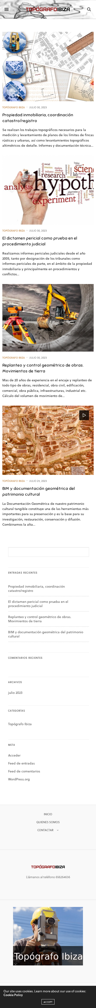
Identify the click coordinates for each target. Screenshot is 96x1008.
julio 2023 (15, 692)
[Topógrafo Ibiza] (48, 9)
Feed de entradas (21, 763)
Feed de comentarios (24, 771)
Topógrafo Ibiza (13, 107)
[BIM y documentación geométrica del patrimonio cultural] (48, 440)
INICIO (48, 814)
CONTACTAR (45, 830)
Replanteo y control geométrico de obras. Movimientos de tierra (39, 618)
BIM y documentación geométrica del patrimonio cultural (45, 634)
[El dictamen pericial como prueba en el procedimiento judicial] (48, 190)
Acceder (14, 755)
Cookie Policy (13, 995)
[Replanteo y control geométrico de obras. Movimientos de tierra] (48, 318)
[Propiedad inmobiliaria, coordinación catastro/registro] (48, 66)
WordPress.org (19, 779)
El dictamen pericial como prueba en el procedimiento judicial (38, 603)
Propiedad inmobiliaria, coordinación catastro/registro (36, 588)
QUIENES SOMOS (48, 822)
